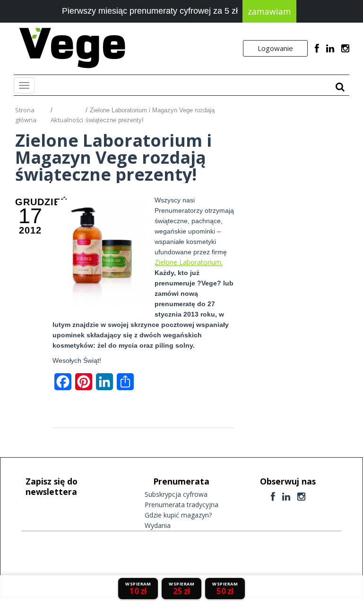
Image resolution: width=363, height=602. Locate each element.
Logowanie (275, 48)
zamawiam (269, 11)
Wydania (158, 525)
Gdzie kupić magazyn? (178, 514)
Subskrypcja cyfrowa (176, 494)
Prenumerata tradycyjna (181, 504)
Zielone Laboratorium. (189, 262)
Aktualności (67, 120)
